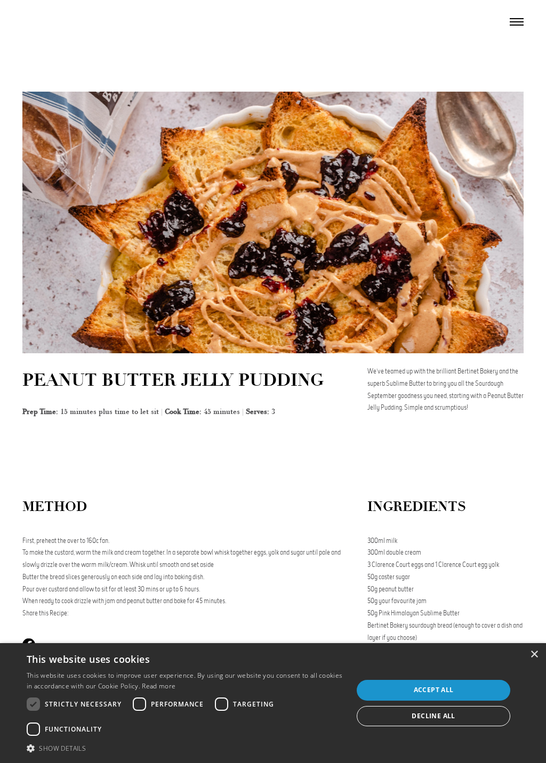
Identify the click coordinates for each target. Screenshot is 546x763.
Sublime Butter (440, 613)
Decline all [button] (433, 715)
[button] (185, 748)
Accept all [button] (434, 689)
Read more (158, 686)
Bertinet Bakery (387, 625)
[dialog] (273, 703)
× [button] (534, 655)
